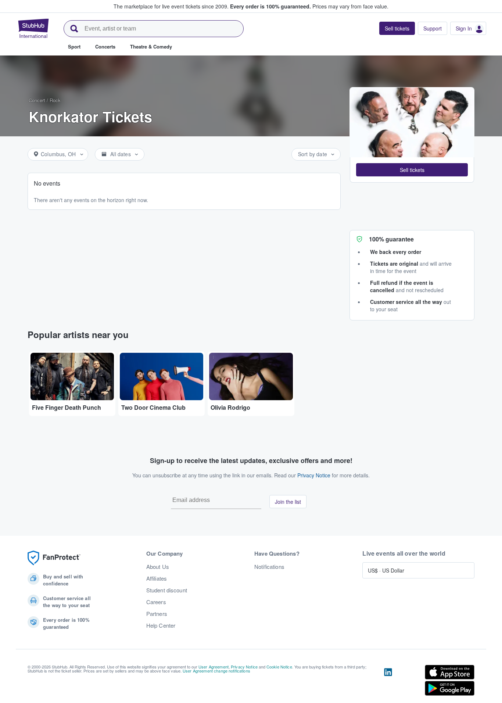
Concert (37, 100)
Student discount (166, 590)
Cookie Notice (279, 667)
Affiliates (156, 578)
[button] (412, 169)
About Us (157, 567)
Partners (156, 614)
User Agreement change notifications (216, 671)
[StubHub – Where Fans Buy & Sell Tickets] (33, 28)
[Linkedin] (388, 682)
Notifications (269, 567)
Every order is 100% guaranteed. (270, 6)
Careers (156, 602)
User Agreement (213, 667)
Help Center (161, 625)
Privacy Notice (313, 475)
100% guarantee (391, 239)
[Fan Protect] (54, 558)
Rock (55, 100)
